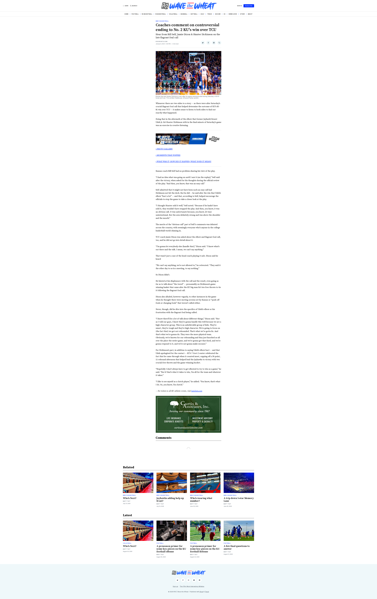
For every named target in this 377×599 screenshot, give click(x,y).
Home (126, 14)
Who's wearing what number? (201, 499)
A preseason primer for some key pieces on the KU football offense (171, 549)
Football (135, 14)
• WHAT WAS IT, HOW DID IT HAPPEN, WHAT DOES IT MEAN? (183, 161)
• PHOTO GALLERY (164, 149)
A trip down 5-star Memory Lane (239, 499)
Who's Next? (129, 498)
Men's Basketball (162, 21)
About (250, 14)
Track (209, 14)
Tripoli (207, 592)
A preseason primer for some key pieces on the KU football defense (205, 549)
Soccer (218, 14)
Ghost (201, 592)
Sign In (239, 5)
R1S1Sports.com (161, 41)
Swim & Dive (233, 14)
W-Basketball (160, 14)
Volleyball (173, 14)
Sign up (175, 586)
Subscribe (249, 6)
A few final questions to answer (237, 547)
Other (242, 14)
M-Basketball (147, 14)
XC (224, 14)
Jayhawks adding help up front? (170, 499)
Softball (194, 14)
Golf (202, 14)
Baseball (184, 14)
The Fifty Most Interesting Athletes (192, 586)
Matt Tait (126, 501)
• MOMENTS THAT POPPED (168, 155)
